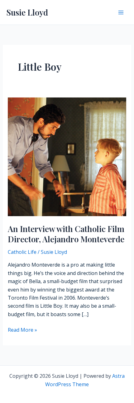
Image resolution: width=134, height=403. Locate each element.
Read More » (22, 330)
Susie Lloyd (27, 12)
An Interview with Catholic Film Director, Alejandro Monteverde (66, 234)
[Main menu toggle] (121, 12)
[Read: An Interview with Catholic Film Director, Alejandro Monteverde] (67, 156)
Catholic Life (22, 252)
